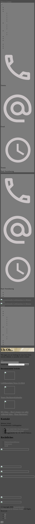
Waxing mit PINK (14, 35)
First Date (7, 9)
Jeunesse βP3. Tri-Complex (17, 29)
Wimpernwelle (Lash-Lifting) (18, 33)
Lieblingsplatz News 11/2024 (13, 383)
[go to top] (2, 522)
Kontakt (7, 36)
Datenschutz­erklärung (11, 442)
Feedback (7, 38)
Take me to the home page (10, 362)
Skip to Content (6, 2)
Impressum (8, 444)
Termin (6, 40)
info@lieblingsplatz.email (9, 130)
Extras (6, 31)
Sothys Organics (13, 27)
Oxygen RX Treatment (16, 15)
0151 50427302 (6, 89)
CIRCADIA (8, 11)
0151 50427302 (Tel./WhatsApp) (17, 429)
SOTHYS (7, 23)
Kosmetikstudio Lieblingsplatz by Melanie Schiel (12, 508)
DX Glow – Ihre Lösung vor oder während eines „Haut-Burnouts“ (14, 413)
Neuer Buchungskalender (11, 397)
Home (6, 7)
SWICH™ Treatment (15, 21)
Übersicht (11, 13)
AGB (6, 446)
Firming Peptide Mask (15, 17)
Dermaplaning (13, 19)
